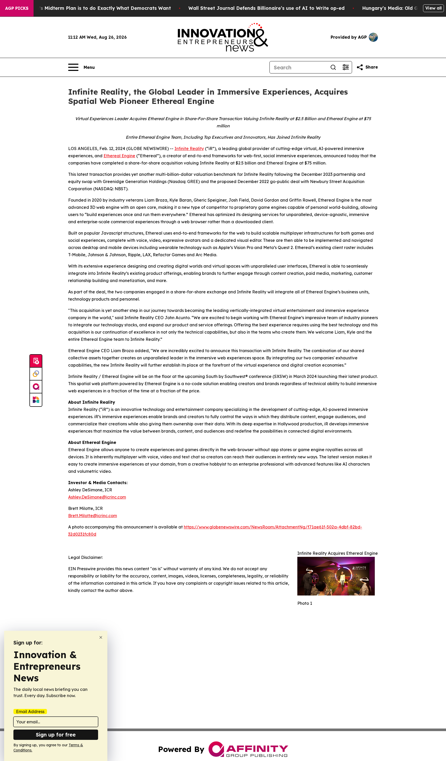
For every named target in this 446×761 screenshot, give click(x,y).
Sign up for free (56, 734)
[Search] (333, 67)
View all (433, 8)
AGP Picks (16, 8)
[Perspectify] (36, 374)
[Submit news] (36, 361)
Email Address (30, 711)
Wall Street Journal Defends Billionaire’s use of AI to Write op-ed (266, 8)
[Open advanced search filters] (345, 67)
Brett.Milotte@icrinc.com (92, 515)
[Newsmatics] (36, 399)
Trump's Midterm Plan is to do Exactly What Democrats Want (97, 8)
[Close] (100, 637)
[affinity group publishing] (36, 386)
